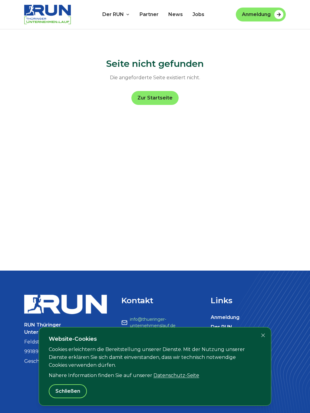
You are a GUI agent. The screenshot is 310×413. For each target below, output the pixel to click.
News (175, 14)
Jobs (198, 14)
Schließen (67, 391)
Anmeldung (256, 14)
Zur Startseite (155, 98)
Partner (149, 14)
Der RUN (113, 14)
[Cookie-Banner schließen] (263, 335)
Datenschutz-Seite (176, 375)
